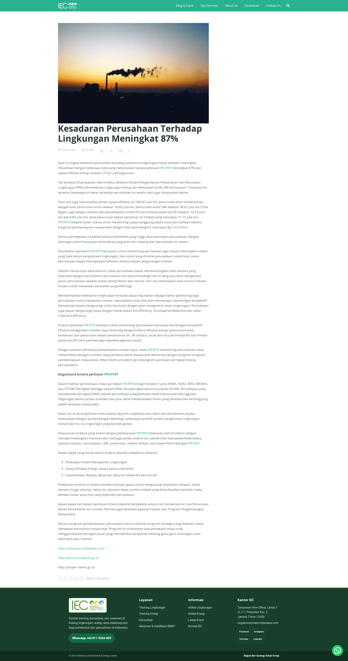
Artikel (90, 149)
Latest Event (196, 620)
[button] (288, 6)
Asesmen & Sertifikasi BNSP (157, 626)
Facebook (244, 631)
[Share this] (101, 151)
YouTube (243, 639)
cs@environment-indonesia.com (257, 623)
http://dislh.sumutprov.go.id (78, 558)
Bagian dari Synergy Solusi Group (261, 655)
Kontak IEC (195, 626)
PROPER (166, 168)
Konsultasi (146, 620)
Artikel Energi (196, 613)
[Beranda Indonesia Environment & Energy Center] (88, 605)
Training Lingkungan (152, 607)
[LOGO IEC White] (67, 6)
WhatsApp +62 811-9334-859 (91, 638)
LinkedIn (257, 639)
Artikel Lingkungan (200, 607)
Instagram (259, 631)
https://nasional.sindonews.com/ (81, 548)
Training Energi (148, 613)
